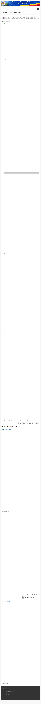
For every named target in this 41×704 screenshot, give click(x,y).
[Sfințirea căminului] (11, 601)
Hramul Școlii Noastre (7, 510)
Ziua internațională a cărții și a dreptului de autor (27, 423)
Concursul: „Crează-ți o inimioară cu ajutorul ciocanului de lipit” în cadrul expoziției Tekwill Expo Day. (30, 596)
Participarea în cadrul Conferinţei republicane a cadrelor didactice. (16, 420)
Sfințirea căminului (6, 682)
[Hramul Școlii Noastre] (11, 429)
